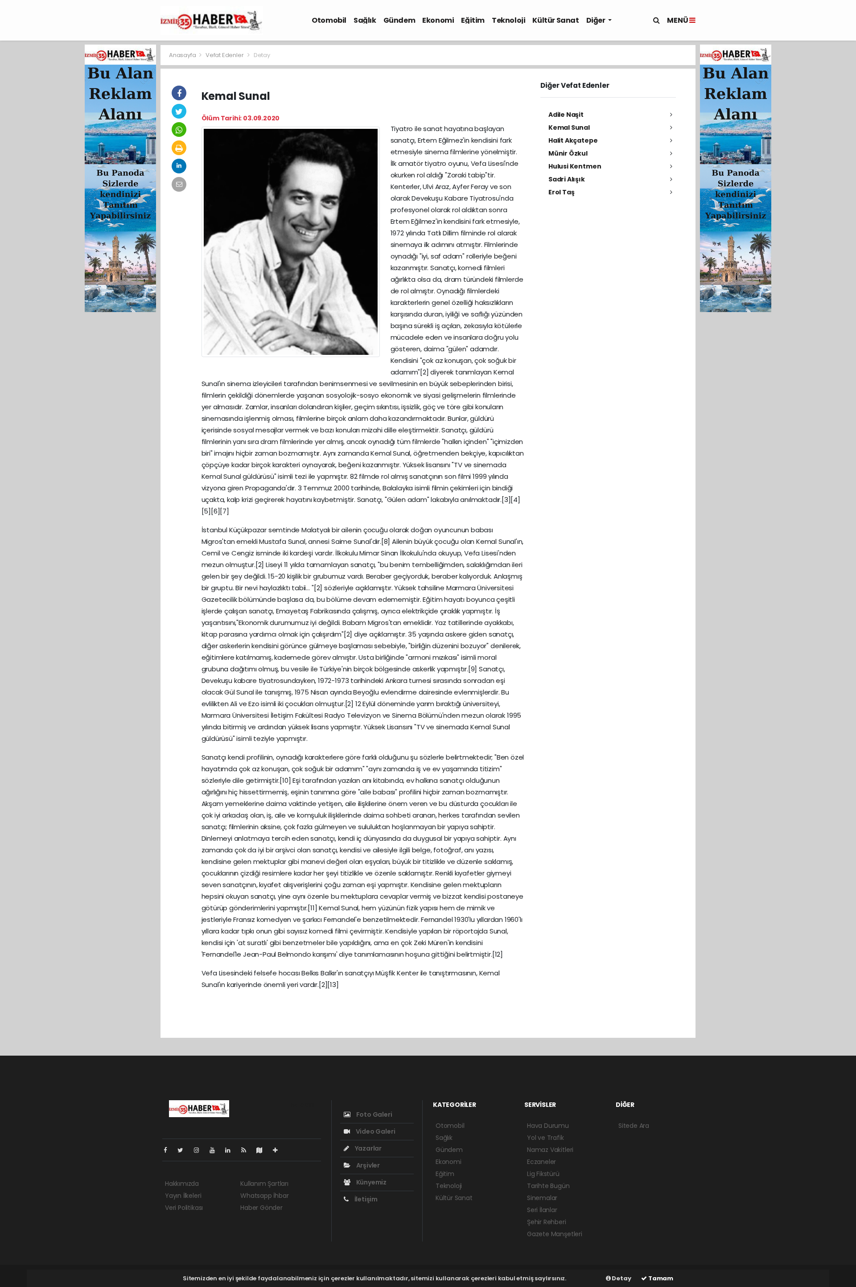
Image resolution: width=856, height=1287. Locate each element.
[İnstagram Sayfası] (200, 1150)
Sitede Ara (633, 1125)
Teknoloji (508, 20)
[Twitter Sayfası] (183, 1150)
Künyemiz (371, 1182)
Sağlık (365, 20)
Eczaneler (541, 1161)
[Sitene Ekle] (279, 1150)
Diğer (596, 20)
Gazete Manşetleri (554, 1233)
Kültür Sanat (555, 20)
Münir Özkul (568, 153)
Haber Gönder (261, 1207)
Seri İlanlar (542, 1209)
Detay (621, 1278)
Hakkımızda (182, 1183)
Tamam (660, 1278)
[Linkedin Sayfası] (231, 1150)
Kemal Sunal (569, 127)
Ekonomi (438, 20)
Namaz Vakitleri (550, 1149)
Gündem (399, 20)
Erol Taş (561, 192)
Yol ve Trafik (545, 1137)
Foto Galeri (373, 1114)
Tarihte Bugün (548, 1185)
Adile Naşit (566, 114)
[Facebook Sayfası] (169, 1150)
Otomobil (329, 20)
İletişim (365, 1199)
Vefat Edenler (225, 55)
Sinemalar (542, 1197)
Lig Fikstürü (543, 1173)
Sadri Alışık (566, 179)
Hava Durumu (548, 1125)
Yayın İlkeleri (183, 1195)
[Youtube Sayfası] (216, 1150)
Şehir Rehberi (546, 1221)
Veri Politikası (184, 1207)
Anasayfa (183, 55)
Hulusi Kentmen (574, 166)
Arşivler (367, 1165)
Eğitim (473, 20)
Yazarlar (368, 1148)
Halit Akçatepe (572, 140)
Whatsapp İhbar (264, 1195)
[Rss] (247, 1150)
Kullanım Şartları (264, 1183)
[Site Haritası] (263, 1150)
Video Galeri (374, 1131)
